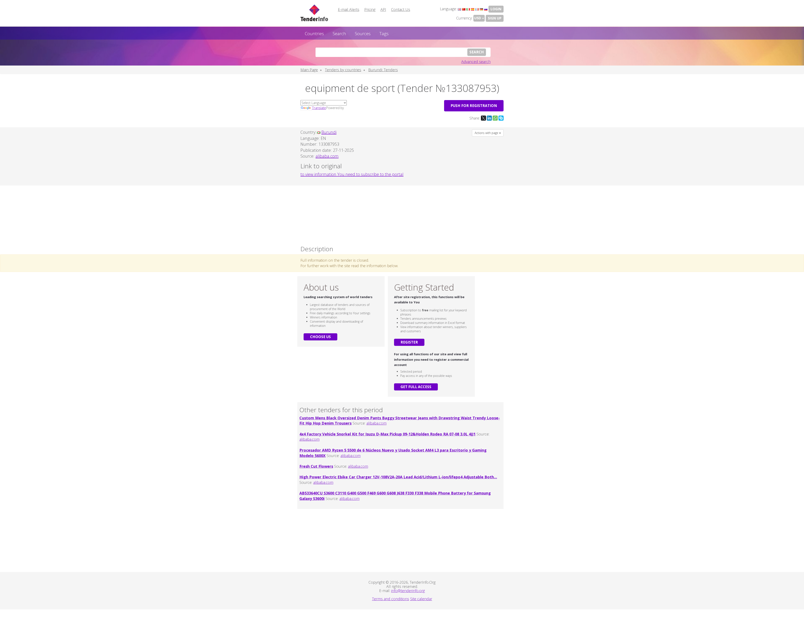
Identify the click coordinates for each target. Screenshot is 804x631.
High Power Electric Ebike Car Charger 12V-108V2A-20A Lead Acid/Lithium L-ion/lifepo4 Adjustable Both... (398, 476)
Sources (363, 33)
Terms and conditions (390, 598)
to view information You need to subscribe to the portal (351, 174)
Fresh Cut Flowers (316, 466)
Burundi (328, 132)
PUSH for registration (474, 105)
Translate (319, 108)
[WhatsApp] (495, 118)
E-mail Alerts (348, 9)
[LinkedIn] (489, 118)
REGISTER (409, 342)
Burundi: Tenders (383, 69)
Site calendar (421, 598)
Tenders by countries (343, 69)
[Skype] (501, 118)
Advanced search (476, 61)
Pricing (369, 9)
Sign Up (494, 18)
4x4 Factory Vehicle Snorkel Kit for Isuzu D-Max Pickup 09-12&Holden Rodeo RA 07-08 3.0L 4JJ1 (387, 434)
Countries (314, 33)
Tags (384, 33)
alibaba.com (376, 423)
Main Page (309, 69)
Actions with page (487, 133)
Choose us (320, 336)
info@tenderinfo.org (408, 590)
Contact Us (400, 9)
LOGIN (496, 9)
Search (339, 33)
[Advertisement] (402, 214)
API (383, 9)
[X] (483, 118)
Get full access (416, 386)
